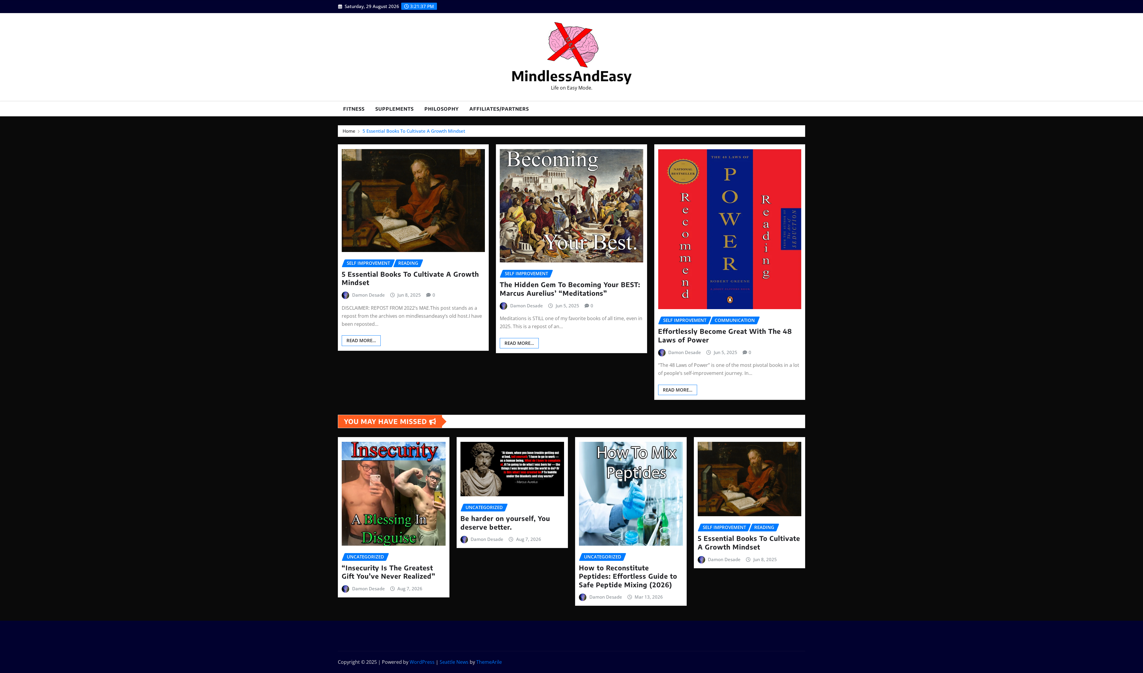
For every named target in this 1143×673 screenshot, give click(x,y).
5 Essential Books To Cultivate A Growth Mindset (414, 131)
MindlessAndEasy (571, 75)
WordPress (422, 662)
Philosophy (441, 109)
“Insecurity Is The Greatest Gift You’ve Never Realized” (388, 572)
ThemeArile (489, 662)
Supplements (394, 109)
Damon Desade (368, 295)
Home (349, 131)
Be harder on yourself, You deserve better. (505, 522)
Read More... (361, 340)
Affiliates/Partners (499, 109)
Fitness (354, 109)
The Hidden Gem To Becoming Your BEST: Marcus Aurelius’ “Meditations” (570, 288)
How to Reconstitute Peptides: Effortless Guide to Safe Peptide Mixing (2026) (628, 576)
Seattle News (454, 662)
